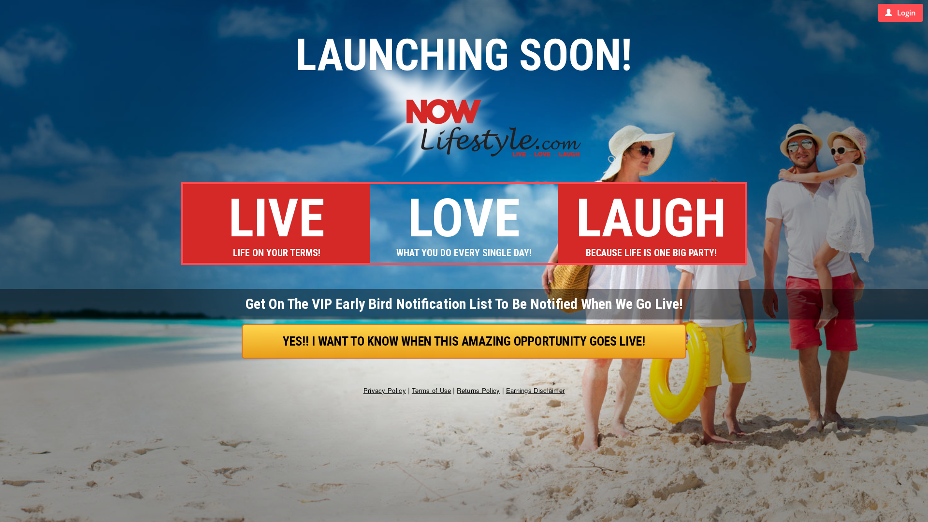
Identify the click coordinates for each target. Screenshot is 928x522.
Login (906, 12)
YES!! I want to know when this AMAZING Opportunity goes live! (464, 341)
